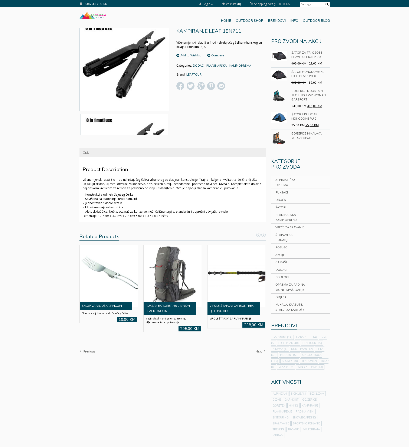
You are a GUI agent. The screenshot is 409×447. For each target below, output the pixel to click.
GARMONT (282, 337)
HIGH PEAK (288, 343)
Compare (217, 55)
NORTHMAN (302, 349)
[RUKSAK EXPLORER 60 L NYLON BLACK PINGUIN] (173, 276)
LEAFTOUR (194, 74)
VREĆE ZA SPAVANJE (289, 227)
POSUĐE (281, 247)
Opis (86, 152)
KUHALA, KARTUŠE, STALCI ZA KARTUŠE (289, 307)
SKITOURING (281, 418)
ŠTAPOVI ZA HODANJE (283, 237)
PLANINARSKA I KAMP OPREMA (228, 65)
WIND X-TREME (310, 367)
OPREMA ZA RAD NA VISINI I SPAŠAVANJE (290, 287)
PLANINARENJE (282, 412)
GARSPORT (306, 337)
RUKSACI (281, 192)
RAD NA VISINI (305, 412)
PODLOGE (282, 277)
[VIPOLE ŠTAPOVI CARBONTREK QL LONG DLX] (236, 276)
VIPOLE (286, 367)
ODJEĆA (281, 297)
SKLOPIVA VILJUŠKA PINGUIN (102, 306)
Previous (88, 351)
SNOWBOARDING (304, 418)
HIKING (293, 406)
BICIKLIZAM (298, 394)
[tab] (86, 152)
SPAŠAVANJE (281, 424)
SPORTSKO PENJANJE (306, 424)
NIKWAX (280, 349)
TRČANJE (293, 429)
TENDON (309, 361)
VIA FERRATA (311, 429)
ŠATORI (280, 207)
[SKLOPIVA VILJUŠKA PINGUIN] (109, 276)
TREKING (278, 429)
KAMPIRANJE (310, 406)
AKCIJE (280, 255)
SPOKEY (290, 361)
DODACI (198, 65)
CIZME (277, 400)
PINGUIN (289, 355)
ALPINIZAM (280, 394)
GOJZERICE (309, 400)
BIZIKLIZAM (317, 394)
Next (259, 351)
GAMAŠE (281, 262)
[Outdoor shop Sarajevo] (92, 15)
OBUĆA (280, 200)
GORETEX (279, 406)
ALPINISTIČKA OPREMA (285, 182)
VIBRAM (278, 435)
